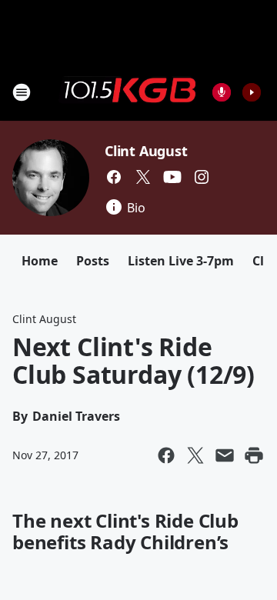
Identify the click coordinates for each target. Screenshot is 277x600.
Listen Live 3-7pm (181, 260)
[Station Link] (127, 91)
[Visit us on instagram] (201, 177)
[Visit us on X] (143, 177)
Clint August (146, 151)
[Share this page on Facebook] (166, 455)
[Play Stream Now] (251, 92)
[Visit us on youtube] (172, 177)
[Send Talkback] (221, 92)
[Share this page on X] (195, 455)
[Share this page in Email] (224, 455)
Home (40, 260)
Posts (92, 260)
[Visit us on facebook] (114, 177)
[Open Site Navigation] (21, 92)
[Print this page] (254, 455)
